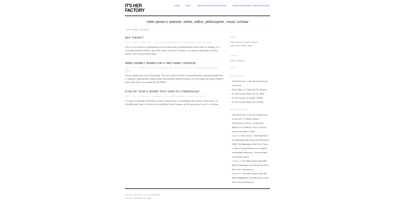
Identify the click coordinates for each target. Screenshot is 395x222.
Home (135, 30)
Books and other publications (212, 6)
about (188, 6)
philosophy (191, 42)
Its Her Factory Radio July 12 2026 (247, 102)
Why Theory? (134, 37)
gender (184, 67)
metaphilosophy (171, 42)
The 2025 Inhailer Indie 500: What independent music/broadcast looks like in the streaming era (250, 165)
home (177, 6)
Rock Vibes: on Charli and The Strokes (249, 89)
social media (201, 42)
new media (182, 42)
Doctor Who (168, 67)
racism (191, 96)
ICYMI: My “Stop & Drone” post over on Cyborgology (162, 91)
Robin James (146, 42)
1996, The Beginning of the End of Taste (250, 144)
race (186, 96)
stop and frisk (200, 96)
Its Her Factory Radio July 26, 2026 (248, 94)
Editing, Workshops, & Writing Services (251, 6)
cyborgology (160, 42)
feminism (177, 67)
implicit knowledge (177, 96)
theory (209, 42)
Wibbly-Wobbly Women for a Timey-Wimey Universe (160, 63)
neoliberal (210, 67)
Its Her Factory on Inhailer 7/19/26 (247, 98)
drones (166, 96)
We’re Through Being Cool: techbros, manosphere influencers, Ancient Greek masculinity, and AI (250, 152)
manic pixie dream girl (196, 67)
